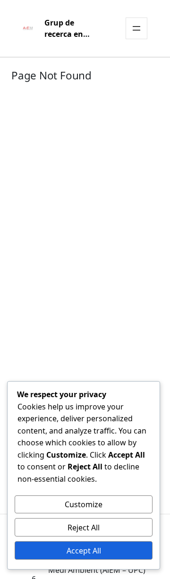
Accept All (84, 550)
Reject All (84, 527)
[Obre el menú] (136, 28)
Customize (83, 504)
